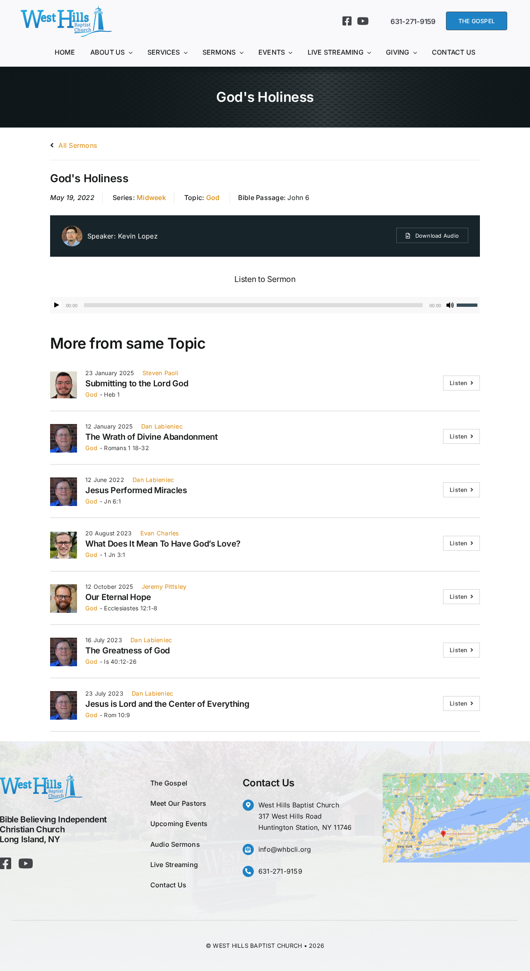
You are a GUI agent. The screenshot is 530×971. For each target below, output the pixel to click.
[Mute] (450, 305)
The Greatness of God (127, 650)
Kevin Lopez (138, 236)
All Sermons (76, 145)
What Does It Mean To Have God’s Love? (163, 544)
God (213, 197)
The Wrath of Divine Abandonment (151, 437)
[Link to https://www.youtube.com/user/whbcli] (363, 21)
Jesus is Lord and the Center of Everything (167, 704)
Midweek (151, 197)
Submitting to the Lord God (136, 383)
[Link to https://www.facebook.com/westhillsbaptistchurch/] (347, 21)
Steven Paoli (160, 372)
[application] (265, 305)
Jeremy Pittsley (164, 586)
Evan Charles (159, 533)
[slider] (468, 304)
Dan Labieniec (162, 426)
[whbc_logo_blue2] (66, 8)
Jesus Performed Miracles (136, 490)
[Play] (57, 305)
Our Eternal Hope (118, 597)
